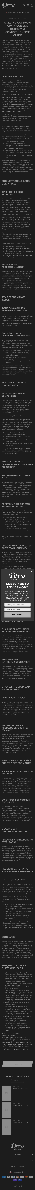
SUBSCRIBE (17, 615)
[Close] (31, 571)
